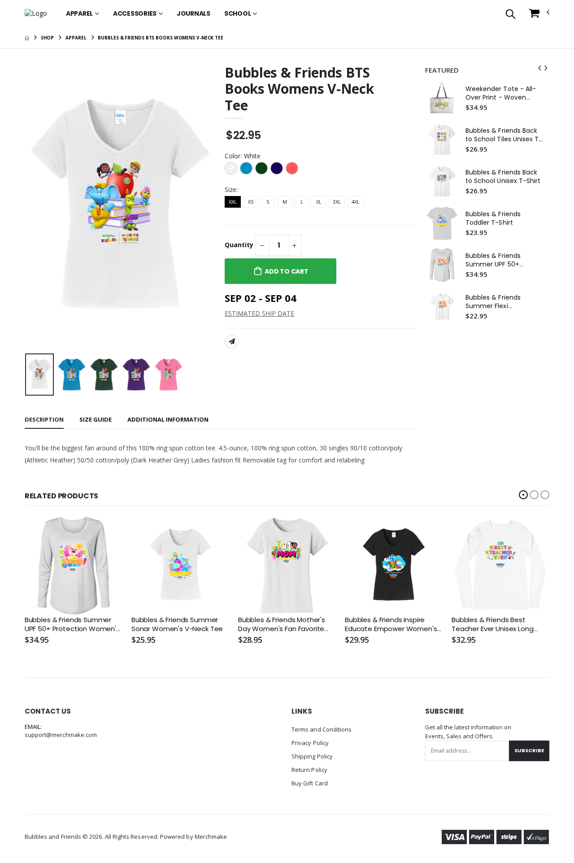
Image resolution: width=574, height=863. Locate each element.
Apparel (79, 13)
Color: (243, 156)
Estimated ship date (259, 313)
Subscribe (529, 750)
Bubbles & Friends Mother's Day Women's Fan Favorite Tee (281, 624)
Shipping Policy (312, 756)
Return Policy (309, 770)
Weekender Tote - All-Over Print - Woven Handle (500, 93)
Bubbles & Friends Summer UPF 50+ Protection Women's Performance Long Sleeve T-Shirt (497, 260)
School (237, 13)
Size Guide (95, 419)
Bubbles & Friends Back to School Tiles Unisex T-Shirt (504, 135)
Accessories (135, 13)
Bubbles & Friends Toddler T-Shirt (493, 218)
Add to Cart (287, 271)
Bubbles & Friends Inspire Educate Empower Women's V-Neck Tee (391, 624)
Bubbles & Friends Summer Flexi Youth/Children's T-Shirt (503, 301)
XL (319, 201)
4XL (356, 201)
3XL (337, 201)
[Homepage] (27, 38)
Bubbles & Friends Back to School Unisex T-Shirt (503, 176)
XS (250, 201)
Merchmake (211, 836)
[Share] (232, 341)
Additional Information (168, 419)
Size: (231, 189)
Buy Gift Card (309, 783)
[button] (510, 14)
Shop (47, 38)
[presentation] (38, 207)
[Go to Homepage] (36, 13)
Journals (193, 13)
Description (44, 419)
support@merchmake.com (61, 735)
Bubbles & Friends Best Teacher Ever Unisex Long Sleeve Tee (492, 624)
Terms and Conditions (321, 729)
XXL (233, 201)
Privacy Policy (310, 743)
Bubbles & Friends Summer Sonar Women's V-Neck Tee (177, 624)
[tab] (44, 420)
